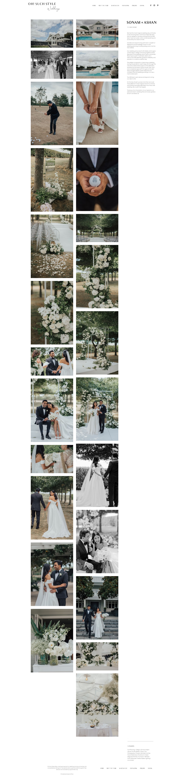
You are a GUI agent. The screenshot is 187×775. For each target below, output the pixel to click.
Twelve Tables (141, 758)
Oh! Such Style (145, 749)
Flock (128, 758)
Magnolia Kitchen (132, 756)
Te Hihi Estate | (136, 751)
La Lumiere (130, 760)
